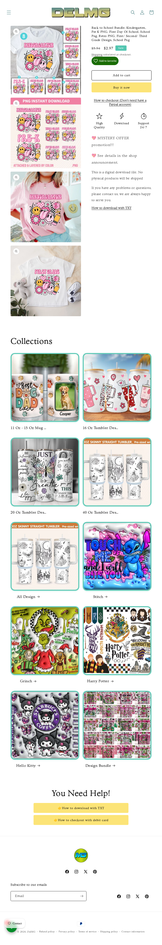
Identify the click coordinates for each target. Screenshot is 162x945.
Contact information (133, 931)
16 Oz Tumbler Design (101, 428)
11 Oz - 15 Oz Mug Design (28, 428)
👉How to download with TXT (81, 808)
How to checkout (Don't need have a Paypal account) (120, 102)
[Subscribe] (81, 896)
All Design (26, 597)
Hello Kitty (26, 765)
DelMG (31, 931)
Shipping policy (109, 931)
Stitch (98, 597)
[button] (9, 12)
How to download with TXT (111, 208)
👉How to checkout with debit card (81, 820)
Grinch (26, 681)
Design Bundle (98, 765)
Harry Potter (98, 681)
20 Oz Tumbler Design (28, 512)
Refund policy (47, 931)
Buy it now (121, 87)
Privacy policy (67, 931)
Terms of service (87, 931)
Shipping (97, 54)
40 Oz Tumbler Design (101, 512)
